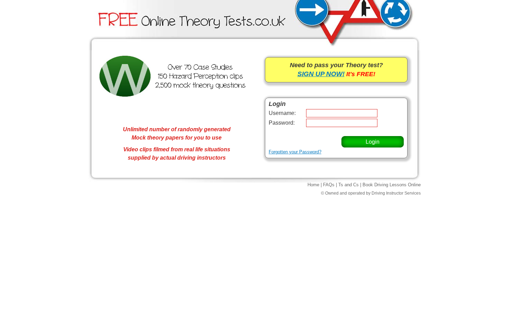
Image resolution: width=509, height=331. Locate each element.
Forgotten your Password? (295, 151)
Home (313, 184)
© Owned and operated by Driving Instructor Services (371, 193)
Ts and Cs (348, 184)
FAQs (328, 184)
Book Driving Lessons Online (392, 184)
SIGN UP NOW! (321, 74)
